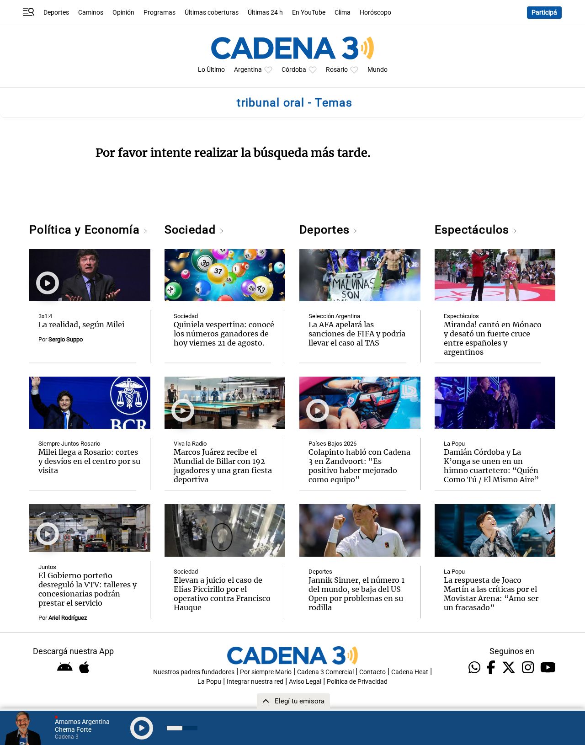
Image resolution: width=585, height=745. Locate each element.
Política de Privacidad (357, 682)
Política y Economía (86, 229)
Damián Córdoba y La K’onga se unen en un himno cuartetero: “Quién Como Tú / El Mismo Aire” (491, 465)
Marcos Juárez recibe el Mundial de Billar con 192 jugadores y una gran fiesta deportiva (223, 465)
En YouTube (308, 12)
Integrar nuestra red (255, 682)
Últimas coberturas (212, 12)
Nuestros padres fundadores (193, 672)
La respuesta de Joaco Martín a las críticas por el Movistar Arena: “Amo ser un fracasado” (491, 593)
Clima (343, 12)
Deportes (56, 12)
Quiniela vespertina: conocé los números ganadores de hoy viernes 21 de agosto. (224, 333)
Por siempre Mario (266, 672)
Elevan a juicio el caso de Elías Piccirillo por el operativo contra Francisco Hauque (222, 593)
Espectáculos (474, 229)
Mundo (377, 70)
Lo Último (211, 70)
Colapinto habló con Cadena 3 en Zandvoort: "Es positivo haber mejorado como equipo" (359, 465)
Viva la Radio (190, 443)
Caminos (90, 12)
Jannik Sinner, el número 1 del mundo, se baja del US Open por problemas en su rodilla (356, 593)
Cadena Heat (409, 672)
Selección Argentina (334, 316)
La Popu (454, 443)
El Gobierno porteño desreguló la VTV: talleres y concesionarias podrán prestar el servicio (87, 589)
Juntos (47, 567)
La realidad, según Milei (81, 324)
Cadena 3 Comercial (325, 672)
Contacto (372, 672)
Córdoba (294, 70)
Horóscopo (375, 12)
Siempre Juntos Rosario (69, 443)
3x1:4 (45, 316)
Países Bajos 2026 (332, 443)
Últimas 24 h (265, 12)
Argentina (248, 70)
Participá (544, 12)
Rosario (337, 70)
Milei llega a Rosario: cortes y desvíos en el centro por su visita (89, 461)
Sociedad (192, 229)
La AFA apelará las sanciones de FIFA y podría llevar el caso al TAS (356, 333)
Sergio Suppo (65, 339)
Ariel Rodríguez (67, 617)
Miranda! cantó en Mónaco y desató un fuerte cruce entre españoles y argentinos (493, 338)
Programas (160, 12)
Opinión (123, 12)
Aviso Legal (305, 682)
